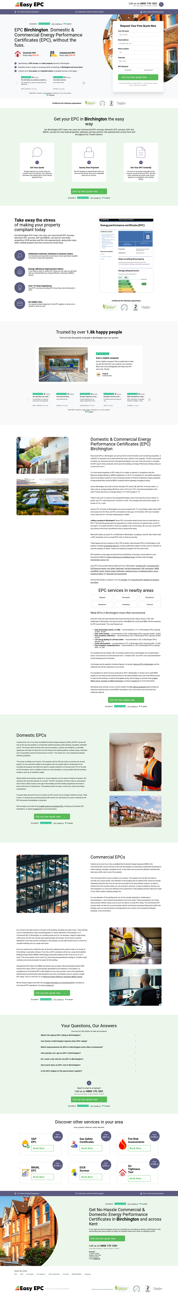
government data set (111, 546)
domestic (124, 580)
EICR (21, 1274)
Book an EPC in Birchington (143, 664)
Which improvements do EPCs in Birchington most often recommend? (72, 1047)
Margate (102, 597)
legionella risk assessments (117, 574)
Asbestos (88, 1274)
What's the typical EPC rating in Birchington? (61, 1035)
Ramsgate (126, 597)
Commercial (148, 70)
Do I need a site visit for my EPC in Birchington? (62, 1059)
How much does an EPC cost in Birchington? (61, 1065)
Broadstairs (150, 597)
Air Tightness (41, 1274)
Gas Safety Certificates (115, 568)
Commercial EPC (153, 566)
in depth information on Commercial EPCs (59, 983)
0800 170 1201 (148, 3)
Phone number (123, 49)
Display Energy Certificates (114, 571)
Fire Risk (66, 1274)
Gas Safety (30, 1274)
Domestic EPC (141, 566)
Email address (123, 40)
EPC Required (123, 66)
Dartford (150, 605)
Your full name (123, 31)
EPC (15, 1274)
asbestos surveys (131, 571)
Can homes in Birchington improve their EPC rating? (64, 1041)
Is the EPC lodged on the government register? (61, 1071)
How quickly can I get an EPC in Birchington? (61, 1053)
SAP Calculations (54, 1274)
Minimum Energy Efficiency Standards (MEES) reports (62, 977)
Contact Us (135, 681)
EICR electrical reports (98, 568)
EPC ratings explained (137, 687)
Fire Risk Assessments (132, 568)
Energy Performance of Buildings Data (121, 557)
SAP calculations (147, 568)
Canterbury (126, 605)
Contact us (96, 1259)
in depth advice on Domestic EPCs (51, 806)
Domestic (128, 70)
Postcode (121, 58)
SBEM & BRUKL (77, 1274)
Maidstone (102, 605)
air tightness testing (145, 571)
